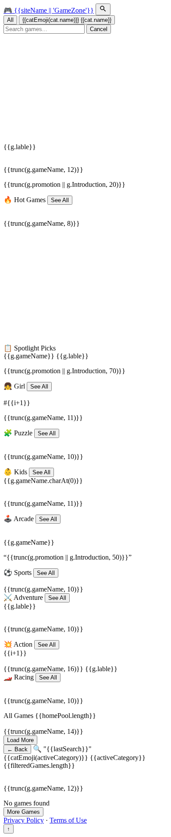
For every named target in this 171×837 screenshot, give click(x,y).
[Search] (103, 9)
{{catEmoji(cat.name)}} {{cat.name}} (66, 20)
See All (60, 200)
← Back (17, 749)
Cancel (98, 29)
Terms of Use (68, 820)
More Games (23, 812)
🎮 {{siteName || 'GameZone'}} (49, 10)
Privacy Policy (24, 820)
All (10, 20)
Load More (20, 740)
